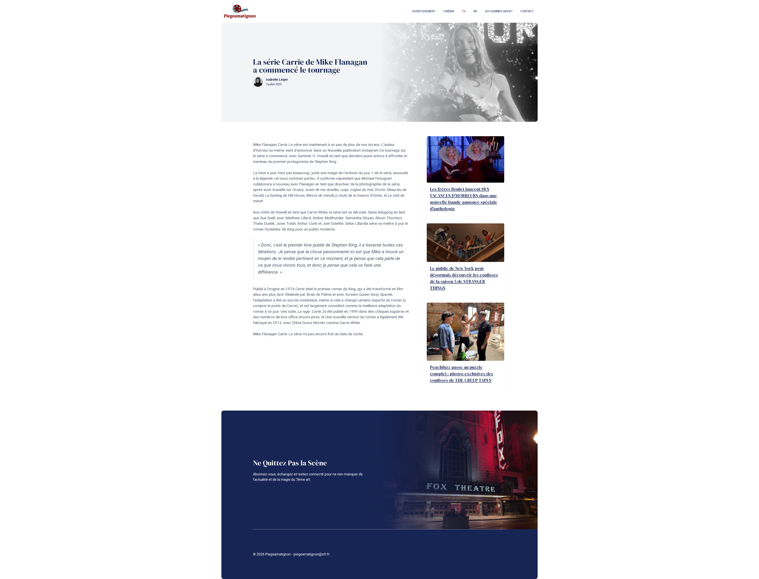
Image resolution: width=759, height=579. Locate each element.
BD (475, 11)
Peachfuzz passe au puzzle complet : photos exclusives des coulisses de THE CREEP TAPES (461, 373)
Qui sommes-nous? (499, 11)
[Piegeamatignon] (239, 11)
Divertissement (423, 11)
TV (464, 11)
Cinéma (448, 11)
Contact (527, 11)
